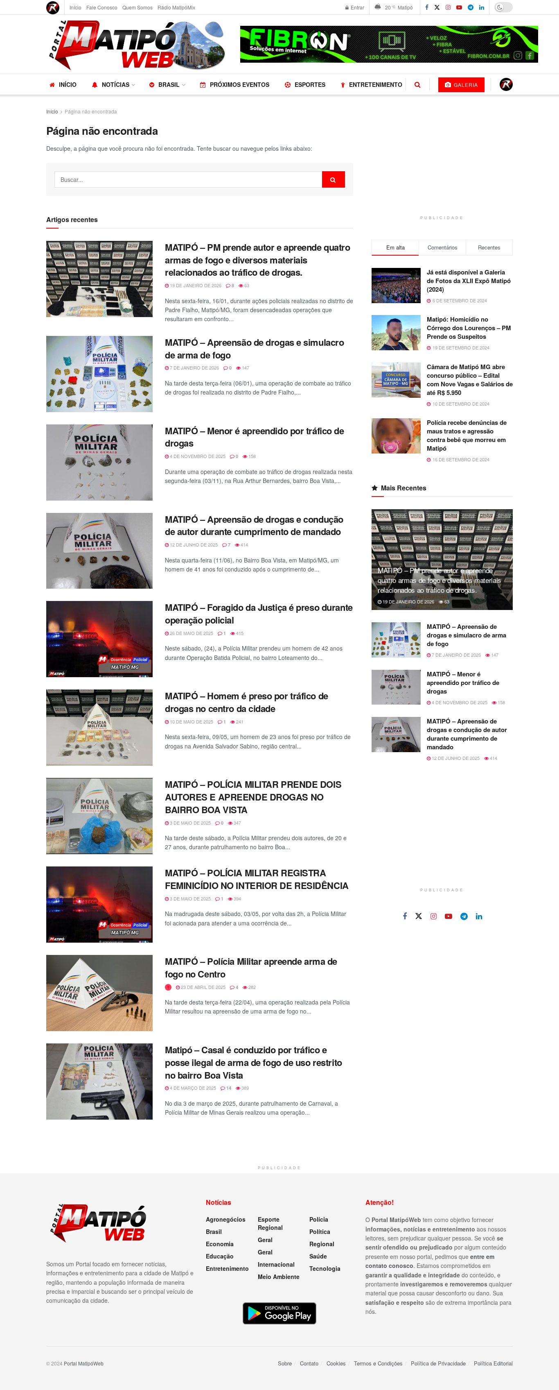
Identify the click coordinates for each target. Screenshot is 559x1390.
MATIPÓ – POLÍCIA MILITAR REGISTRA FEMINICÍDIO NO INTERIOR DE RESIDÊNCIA (257, 879)
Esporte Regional (270, 1223)
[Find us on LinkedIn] (481, 7)
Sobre (285, 1363)
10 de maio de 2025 (191, 721)
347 (236, 822)
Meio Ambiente (279, 1276)
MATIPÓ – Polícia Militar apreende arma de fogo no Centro (251, 967)
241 (239, 721)
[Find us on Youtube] (448, 916)
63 (246, 285)
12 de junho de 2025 (193, 544)
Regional (321, 1244)
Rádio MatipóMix (176, 7)
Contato (309, 1363)
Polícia (318, 1219)
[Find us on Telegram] (470, 7)
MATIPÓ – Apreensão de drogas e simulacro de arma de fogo (254, 348)
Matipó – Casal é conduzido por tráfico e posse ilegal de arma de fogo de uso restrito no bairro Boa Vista (253, 1062)
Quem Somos (137, 7)
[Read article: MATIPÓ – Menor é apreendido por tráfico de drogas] (99, 462)
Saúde (318, 1256)
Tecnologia (324, 1268)
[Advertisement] (442, 158)
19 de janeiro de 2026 (195, 285)
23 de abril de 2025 (202, 987)
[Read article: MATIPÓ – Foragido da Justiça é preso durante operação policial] (99, 639)
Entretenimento (375, 84)
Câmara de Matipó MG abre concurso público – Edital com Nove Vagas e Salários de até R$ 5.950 (470, 379)
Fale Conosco (101, 7)
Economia (220, 1244)
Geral (265, 1240)
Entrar (356, 7)
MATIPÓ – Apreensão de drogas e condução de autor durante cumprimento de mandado (254, 525)
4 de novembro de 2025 (197, 456)
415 (239, 633)
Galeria (465, 84)
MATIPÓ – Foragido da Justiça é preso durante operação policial (259, 613)
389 (244, 1087)
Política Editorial (493, 1363)
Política (319, 1231)
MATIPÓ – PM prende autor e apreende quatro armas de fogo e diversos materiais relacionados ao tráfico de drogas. (257, 259)
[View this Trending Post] (168, 987)
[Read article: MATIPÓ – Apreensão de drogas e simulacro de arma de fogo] (99, 374)
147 (245, 367)
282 (251, 987)
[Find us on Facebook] (426, 7)
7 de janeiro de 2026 (194, 367)
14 (228, 1088)
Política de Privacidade (438, 1363)
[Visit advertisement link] (389, 44)
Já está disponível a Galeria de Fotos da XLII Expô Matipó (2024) (469, 281)
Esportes (310, 84)
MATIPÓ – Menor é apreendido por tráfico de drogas (254, 437)
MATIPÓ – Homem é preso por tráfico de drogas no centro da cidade (246, 702)
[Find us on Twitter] (437, 7)
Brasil (169, 84)
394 (236, 898)
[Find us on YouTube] (459, 7)
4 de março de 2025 (192, 1087)
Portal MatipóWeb (84, 1363)
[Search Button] (418, 84)
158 (251, 456)
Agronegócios (226, 1219)
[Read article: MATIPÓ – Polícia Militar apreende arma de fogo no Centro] (99, 993)
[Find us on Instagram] (448, 7)
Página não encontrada (91, 111)
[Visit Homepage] (137, 44)
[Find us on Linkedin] (479, 916)
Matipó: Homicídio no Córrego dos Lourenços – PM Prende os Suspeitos (469, 328)
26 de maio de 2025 (191, 633)
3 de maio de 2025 (190, 822)
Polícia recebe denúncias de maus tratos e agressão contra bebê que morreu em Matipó (467, 435)
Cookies (336, 1363)
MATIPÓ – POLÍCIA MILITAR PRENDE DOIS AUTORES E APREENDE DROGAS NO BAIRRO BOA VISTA (253, 797)
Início (75, 7)
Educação (220, 1256)
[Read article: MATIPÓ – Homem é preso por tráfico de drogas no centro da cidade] (99, 727)
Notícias (115, 84)
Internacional (276, 1264)
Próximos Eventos (239, 84)
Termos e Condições (378, 1363)
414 (243, 544)
